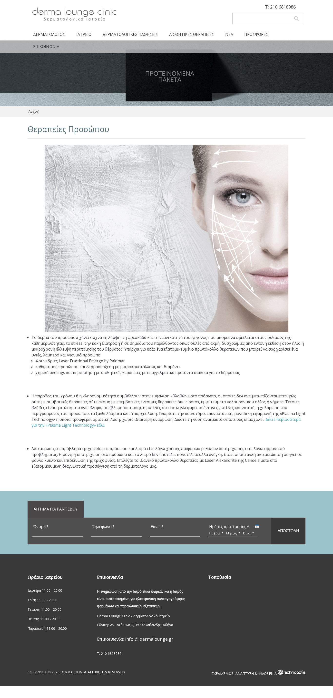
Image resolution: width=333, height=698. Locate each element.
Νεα (229, 34)
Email (157, 526)
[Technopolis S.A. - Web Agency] (291, 673)
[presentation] (257, 526)
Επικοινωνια (46, 46)
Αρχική (34, 111)
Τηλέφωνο (103, 526)
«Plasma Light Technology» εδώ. (75, 425)
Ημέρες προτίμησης (229, 526)
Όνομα (41, 526)
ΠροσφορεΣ (256, 34)
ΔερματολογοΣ (49, 34)
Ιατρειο (83, 34)
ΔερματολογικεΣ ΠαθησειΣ (130, 34)
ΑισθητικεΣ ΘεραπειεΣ (191, 34)
